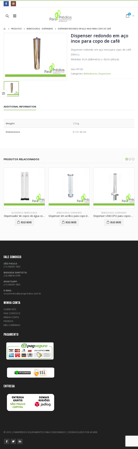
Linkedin (20, 441)
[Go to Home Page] (5, 29)
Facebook (6, 441)
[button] (126, 159)
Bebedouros (90, 73)
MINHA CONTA (11, 317)
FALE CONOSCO (12, 313)
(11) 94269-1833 (12, 284)
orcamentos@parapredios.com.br (22, 293)
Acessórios (17, 212)
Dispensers (104, 73)
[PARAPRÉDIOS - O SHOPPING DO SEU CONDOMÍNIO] (58, 16)
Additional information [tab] (20, 106)
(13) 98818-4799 (12, 275)
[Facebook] (6, 3)
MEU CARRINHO (12, 325)
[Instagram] (13, 3)
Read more (26, 222)
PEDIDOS (8, 321)
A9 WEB (93, 432)
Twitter (13, 441)
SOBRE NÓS (10, 309)
